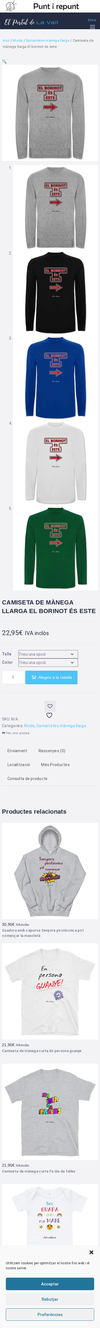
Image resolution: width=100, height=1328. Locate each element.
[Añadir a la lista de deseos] (50, 706)
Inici (6, 40)
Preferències (50, 1314)
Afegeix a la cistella (55, 677)
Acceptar (50, 1284)
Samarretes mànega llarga (47, 40)
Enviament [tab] (18, 751)
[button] (91, 1252)
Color (7, 662)
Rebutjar (50, 1299)
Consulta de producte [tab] (28, 778)
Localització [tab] (19, 764)
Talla (6, 654)
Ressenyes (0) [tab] (52, 751)
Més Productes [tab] (55, 764)
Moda (17, 40)
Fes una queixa (17, 733)
